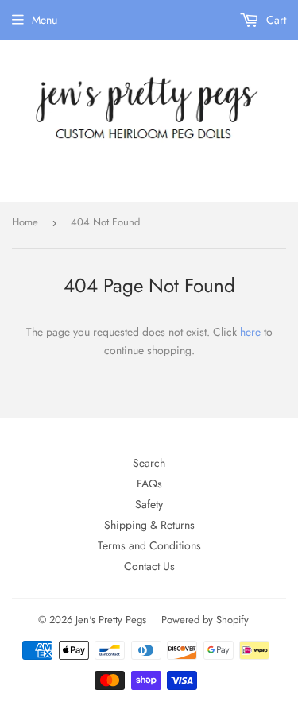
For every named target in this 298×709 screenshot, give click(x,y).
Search (149, 463)
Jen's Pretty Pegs (110, 619)
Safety (149, 504)
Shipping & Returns (149, 525)
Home (25, 221)
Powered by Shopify (205, 619)
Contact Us (149, 566)
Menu (44, 20)
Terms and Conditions (149, 545)
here (250, 332)
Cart (274, 20)
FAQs (149, 483)
